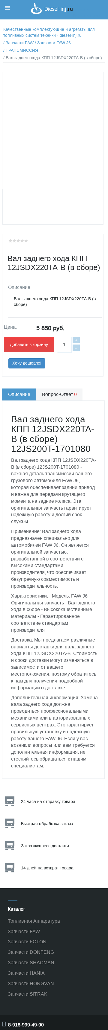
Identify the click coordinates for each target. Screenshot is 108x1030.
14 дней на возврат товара (47, 868)
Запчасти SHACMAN (31, 962)
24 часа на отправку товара (48, 802)
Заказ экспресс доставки (45, 846)
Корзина (81, 10)
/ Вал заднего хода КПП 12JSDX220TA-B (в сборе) (52, 58)
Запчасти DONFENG (31, 952)
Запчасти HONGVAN (31, 983)
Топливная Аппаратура (34, 921)
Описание (19, 394)
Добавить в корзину (29, 345)
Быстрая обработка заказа (47, 824)
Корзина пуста (87, 16)
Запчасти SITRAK (27, 994)
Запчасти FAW (24, 931)
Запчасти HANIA (26, 973)
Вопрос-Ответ (59, 394)
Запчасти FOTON (27, 941)
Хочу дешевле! (26, 363)
